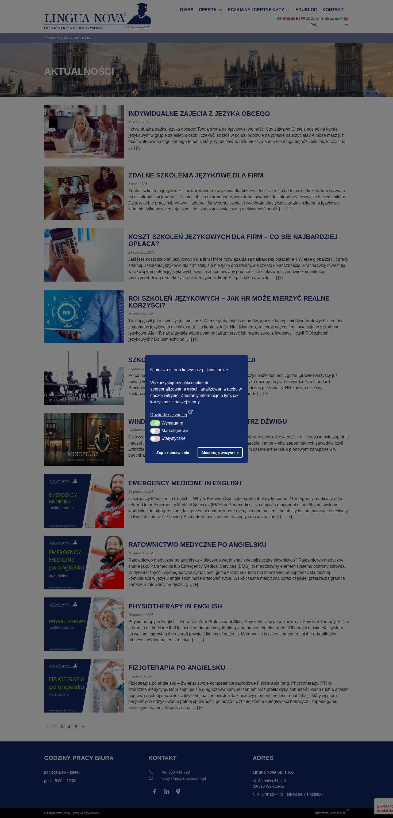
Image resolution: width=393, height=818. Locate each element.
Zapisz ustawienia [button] (172, 452)
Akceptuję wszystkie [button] (220, 452)
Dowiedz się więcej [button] (168, 414)
